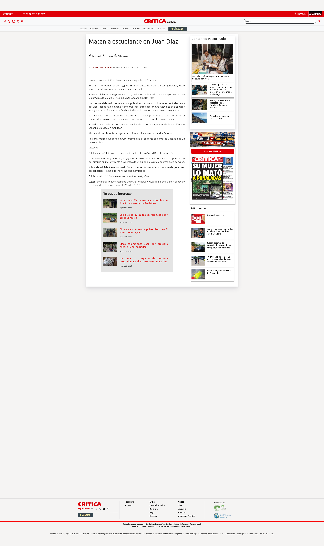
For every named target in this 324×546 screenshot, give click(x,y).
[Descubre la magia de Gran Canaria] (199, 117)
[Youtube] (22, 21)
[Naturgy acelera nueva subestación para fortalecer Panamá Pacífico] (199, 104)
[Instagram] (14, 21)
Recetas (153, 516)
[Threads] (9, 21)
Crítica (152, 502)
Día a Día (153, 509)
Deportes (115, 29)
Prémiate (182, 512)
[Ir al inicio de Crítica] (161, 21)
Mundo (125, 29)
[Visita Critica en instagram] (108, 509)
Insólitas (136, 29)
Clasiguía (182, 509)
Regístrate (129, 502)
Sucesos (83, 29)
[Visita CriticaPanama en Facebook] (92, 509)
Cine (180, 505)
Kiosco (181, 502)
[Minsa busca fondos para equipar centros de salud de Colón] (212, 58)
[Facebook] (5, 21)
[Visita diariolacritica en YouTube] (104, 509)
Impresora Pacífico (186, 516)
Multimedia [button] (148, 29)
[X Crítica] (18, 21)
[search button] (319, 21)
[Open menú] (17, 14)
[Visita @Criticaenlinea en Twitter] (96, 509)
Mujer (152, 512)
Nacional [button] (94, 29)
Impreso (161, 29)
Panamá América (157, 505)
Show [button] (104, 29)
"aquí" (271, 534)
